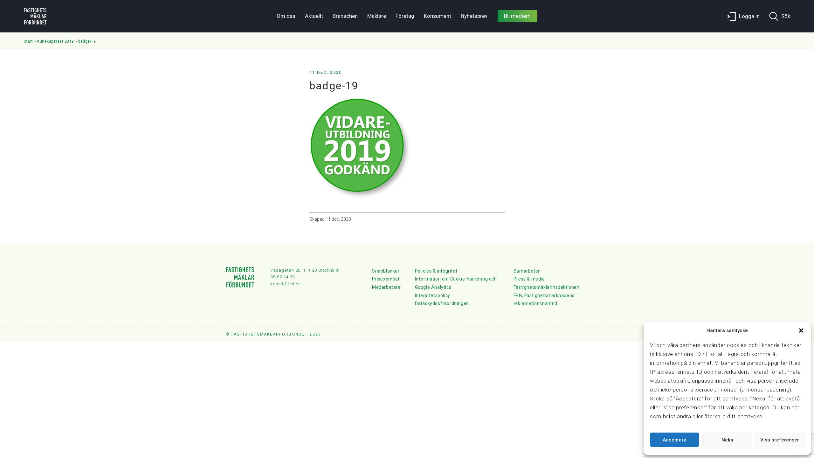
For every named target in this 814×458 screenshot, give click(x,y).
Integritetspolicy (432, 295)
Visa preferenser (779, 440)
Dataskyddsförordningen (442, 303)
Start (28, 41)
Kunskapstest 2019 (55, 41)
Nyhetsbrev (474, 16)
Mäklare (376, 16)
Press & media (529, 278)
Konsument (437, 16)
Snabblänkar (386, 271)
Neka (727, 440)
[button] (801, 330)
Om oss (286, 16)
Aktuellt (314, 16)
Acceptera (674, 440)
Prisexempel (385, 278)
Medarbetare (386, 287)
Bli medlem (517, 16)
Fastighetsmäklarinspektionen (547, 287)
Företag (405, 16)
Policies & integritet (436, 271)
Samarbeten (527, 271)
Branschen (345, 16)
